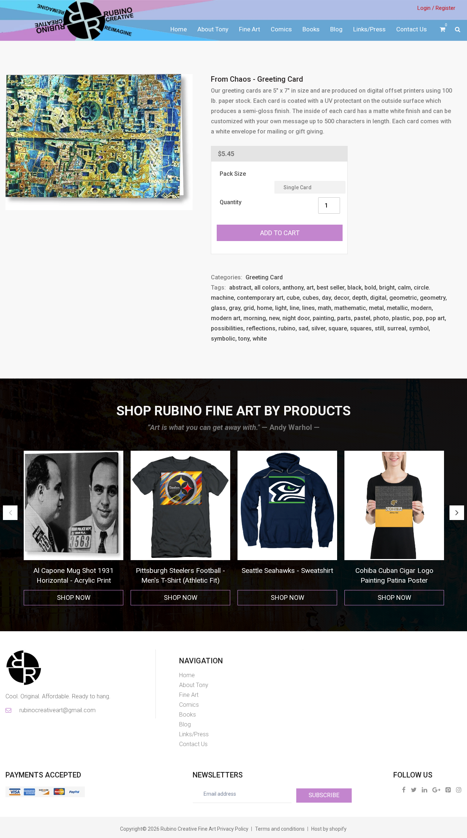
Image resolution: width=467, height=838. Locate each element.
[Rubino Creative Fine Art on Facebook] (404, 790)
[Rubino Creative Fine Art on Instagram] (459, 790)
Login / (425, 8)
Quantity (231, 202)
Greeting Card (264, 277)
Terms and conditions (280, 829)
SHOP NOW (73, 597)
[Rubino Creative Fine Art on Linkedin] (424, 790)
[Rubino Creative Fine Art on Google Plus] (436, 790)
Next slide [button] (456, 512)
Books (311, 29)
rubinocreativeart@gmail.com (57, 710)
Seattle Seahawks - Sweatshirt (180, 570)
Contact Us (411, 29)
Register (445, 8)
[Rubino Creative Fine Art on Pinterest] (448, 790)
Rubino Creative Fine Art (188, 829)
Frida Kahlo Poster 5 (394, 570)
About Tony (212, 29)
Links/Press (369, 29)
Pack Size (233, 173)
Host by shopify (329, 829)
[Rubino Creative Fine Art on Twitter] (414, 790)
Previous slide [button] (10, 512)
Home (178, 29)
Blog (336, 29)
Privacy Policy (232, 829)
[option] (73, 528)
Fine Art (249, 29)
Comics (281, 29)
